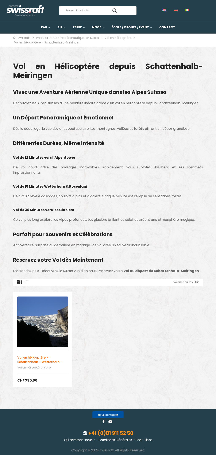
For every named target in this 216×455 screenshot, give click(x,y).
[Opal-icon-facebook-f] (103, 421)
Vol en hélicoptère (30, 368)
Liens (148, 439)
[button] (108, 414)
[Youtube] (110, 421)
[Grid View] (19, 282)
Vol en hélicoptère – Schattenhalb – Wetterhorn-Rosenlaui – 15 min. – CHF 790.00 (41, 361)
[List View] (26, 282)
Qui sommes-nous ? (79, 439)
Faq (138, 439)
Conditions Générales (115, 439)
